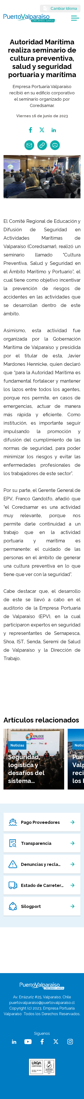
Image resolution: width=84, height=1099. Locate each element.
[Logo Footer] (42, 986)
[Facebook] (30, 130)
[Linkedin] (54, 130)
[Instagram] (70, 1041)
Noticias (17, 745)
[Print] (55, 145)
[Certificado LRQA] (42, 1067)
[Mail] (29, 145)
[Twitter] (42, 130)
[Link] (42, 145)
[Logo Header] (29, 18)
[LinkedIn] (14, 1041)
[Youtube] (28, 1041)
